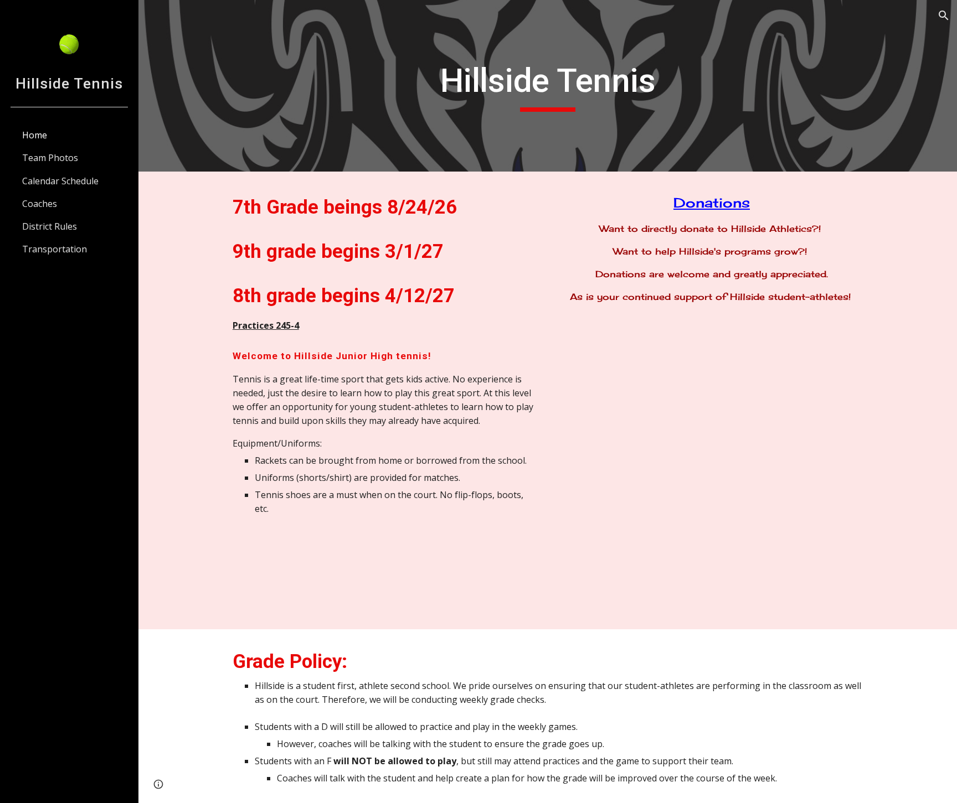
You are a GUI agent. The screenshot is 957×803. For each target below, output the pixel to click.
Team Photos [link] (50, 158)
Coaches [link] (39, 204)
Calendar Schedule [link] (60, 181)
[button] (943, 15)
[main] (547, 85)
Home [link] (34, 135)
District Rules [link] (49, 226)
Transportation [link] (54, 249)
